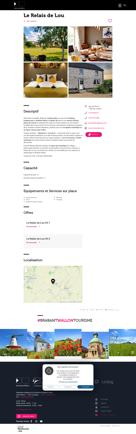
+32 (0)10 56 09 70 (26, 397)
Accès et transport (47, 395)
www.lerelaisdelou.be (96, 128)
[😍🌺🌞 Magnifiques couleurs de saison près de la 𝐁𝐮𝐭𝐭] (68, 342)
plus (117, 310)
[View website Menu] (120, 5)
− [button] (26, 271)
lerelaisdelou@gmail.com (97, 123)
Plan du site (115, 426)
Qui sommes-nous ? (22, 409)
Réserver (94, 134)
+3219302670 (93, 113)
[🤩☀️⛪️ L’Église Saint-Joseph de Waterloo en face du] (95, 345)
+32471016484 (93, 118)
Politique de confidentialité (68, 382)
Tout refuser (50, 387)
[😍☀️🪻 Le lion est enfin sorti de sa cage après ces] (122, 342)
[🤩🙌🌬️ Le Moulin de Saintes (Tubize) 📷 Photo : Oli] (13, 342)
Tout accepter (85, 387)
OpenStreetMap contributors (75, 302)
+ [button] (26, 268)
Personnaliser (68, 387)
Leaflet (60, 302)
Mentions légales (105, 426)
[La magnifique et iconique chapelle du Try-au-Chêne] (40, 345)
